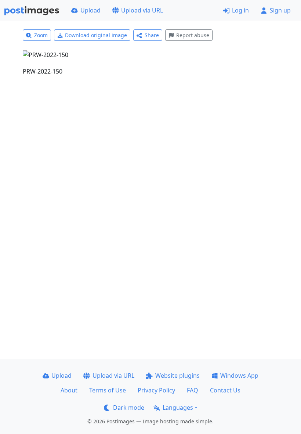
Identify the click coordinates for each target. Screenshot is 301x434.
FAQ (192, 390)
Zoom (41, 35)
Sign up (280, 10)
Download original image (96, 35)
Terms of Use (107, 390)
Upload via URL (142, 10)
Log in (240, 10)
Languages (178, 407)
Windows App (239, 375)
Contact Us (225, 390)
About (69, 390)
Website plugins (177, 375)
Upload (90, 10)
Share (152, 35)
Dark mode (128, 407)
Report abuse (192, 35)
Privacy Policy (156, 390)
